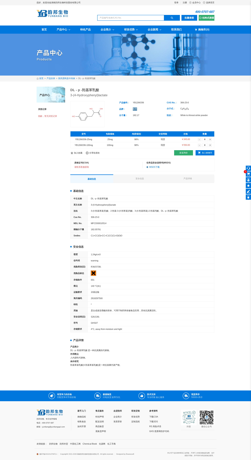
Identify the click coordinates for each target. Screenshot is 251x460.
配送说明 (99, 421)
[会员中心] (248, 179)
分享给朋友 (94, 153)
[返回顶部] (248, 197)
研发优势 (135, 417)
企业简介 (117, 417)
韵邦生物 (53, 444)
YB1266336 (138, 102)
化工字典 (111, 444)
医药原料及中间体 (66, 78)
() (207, 29)
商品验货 (99, 426)
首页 (41, 78)
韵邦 (135, 109)
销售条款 (82, 421)
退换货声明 (100, 431)
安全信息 (140, 178)
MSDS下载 (154, 167)
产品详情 (188, 178)
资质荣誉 (117, 421)
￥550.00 (185, 145)
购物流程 (82, 417)
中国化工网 (75, 444)
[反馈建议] (248, 191)
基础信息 (92, 179)
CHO (184, 109)
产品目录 (51, 78)
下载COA (153, 417)
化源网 (102, 444)
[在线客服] (248, 168)
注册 (185, 2)
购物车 (203, 29)
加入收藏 (78, 153)
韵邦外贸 (64, 444)
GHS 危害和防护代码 (159, 431)
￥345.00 (185, 139)
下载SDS (153, 421)
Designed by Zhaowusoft (125, 454)
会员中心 (196, 2)
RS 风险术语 (155, 426)
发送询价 (183, 153)
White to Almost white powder (194, 115)
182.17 (136, 115)
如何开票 (82, 426)
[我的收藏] (248, 185)
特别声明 (99, 417)
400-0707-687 (204, 11)
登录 (176, 2)
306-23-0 (184, 102)
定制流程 (135, 421)
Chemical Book (90, 444)
